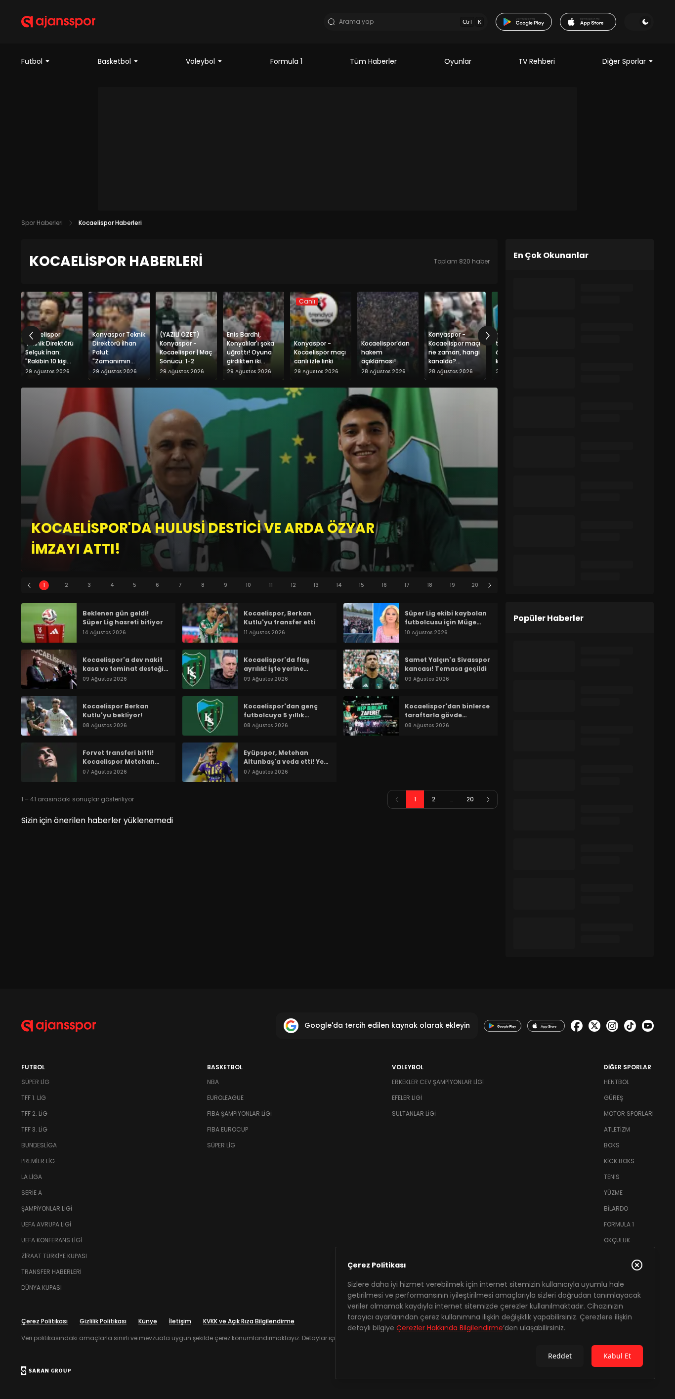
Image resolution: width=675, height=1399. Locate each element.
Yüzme (613, 1192)
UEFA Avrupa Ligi (46, 1224)
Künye (147, 1321)
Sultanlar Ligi (414, 1113)
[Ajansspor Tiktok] (630, 1026)
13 (316, 585)
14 (339, 585)
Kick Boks (619, 1161)
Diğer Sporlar (624, 61)
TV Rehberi (536, 61)
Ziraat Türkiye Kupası (54, 1256)
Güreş (613, 1097)
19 (452, 585)
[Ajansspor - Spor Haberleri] (58, 22)
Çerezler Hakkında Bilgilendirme (449, 1328)
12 (293, 585)
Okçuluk (617, 1240)
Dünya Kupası (41, 1287)
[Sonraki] (488, 336)
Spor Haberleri (42, 223)
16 (384, 585)
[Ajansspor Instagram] (612, 1026)
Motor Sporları (629, 1113)
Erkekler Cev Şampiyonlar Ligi (438, 1082)
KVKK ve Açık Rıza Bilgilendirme (249, 1321)
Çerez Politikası (44, 1321)
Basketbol (114, 61)
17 (407, 585)
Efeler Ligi (407, 1097)
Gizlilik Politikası (103, 1321)
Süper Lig (35, 1082)
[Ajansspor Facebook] (577, 1026)
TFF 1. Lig (33, 1097)
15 (361, 585)
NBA (213, 1082)
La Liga (31, 1177)
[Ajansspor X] (594, 1026)
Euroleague (225, 1097)
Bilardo (616, 1208)
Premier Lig (38, 1161)
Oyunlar (457, 61)
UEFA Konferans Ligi (51, 1240)
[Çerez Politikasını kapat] (637, 1265)
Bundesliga (39, 1145)
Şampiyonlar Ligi (46, 1208)
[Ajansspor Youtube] (648, 1026)
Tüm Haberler (373, 61)
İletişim (180, 1321)
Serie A (31, 1192)
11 (271, 585)
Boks (612, 1145)
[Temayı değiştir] (639, 22)
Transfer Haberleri (51, 1272)
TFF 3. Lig (34, 1129)
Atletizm (617, 1129)
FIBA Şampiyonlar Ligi (239, 1113)
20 (474, 585)
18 (429, 585)
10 (248, 585)
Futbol (31, 61)
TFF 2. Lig (34, 1113)
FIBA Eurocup (227, 1129)
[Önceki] (31, 336)
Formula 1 (286, 61)
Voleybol (200, 61)
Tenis (612, 1177)
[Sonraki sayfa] (488, 799)
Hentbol (616, 1082)
